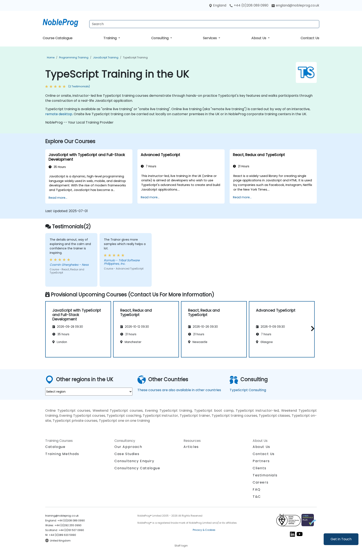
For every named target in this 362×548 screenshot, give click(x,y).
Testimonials (265, 475)
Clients (259, 468)
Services (210, 38)
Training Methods (62, 453)
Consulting (160, 38)
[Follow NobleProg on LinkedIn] (292, 533)
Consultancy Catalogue (137, 468)
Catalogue (55, 446)
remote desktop (58, 114)
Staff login (181, 545)
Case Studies (126, 453)
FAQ (257, 489)
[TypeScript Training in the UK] (64, 22)
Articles (191, 446)
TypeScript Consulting (248, 390)
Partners (261, 461)
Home (50, 57)
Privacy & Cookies (204, 530)
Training (110, 38)
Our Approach (128, 446)
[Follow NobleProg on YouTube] (300, 533)
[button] (311, 328)
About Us (259, 38)
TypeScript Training (135, 57)
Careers (260, 482)
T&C (257, 496)
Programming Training (73, 57)
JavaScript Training (105, 57)
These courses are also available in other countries (179, 390)
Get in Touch (341, 539)
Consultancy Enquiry (134, 461)
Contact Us (310, 38)
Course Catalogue (57, 38)
